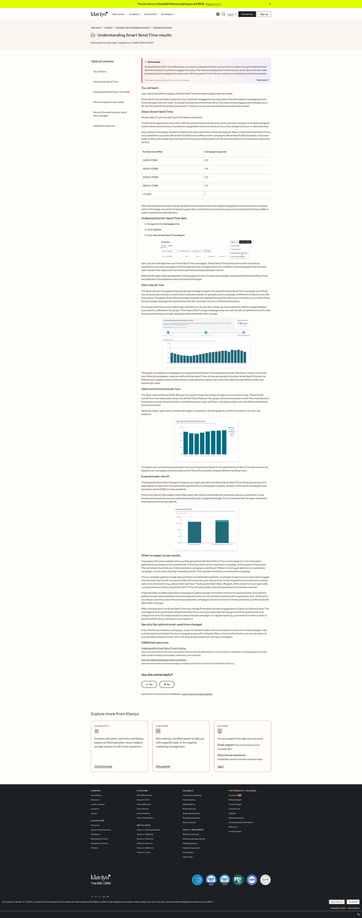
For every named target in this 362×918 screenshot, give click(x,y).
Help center (96, 27)
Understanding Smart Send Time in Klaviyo (163, 648)
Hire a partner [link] (163, 766)
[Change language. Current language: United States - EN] (218, 14)
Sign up (264, 14)
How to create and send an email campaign (163, 659)
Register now (212, 4)
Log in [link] (220, 766)
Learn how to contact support (197, 694)
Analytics (108, 27)
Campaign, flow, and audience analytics (133, 27)
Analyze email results (162, 27)
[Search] (223, 14)
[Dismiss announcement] (270, 4)
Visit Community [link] (103, 766)
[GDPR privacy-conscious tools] (265, 879)
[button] (206, 249)
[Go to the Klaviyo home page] (99, 14)
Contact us (247, 14)
